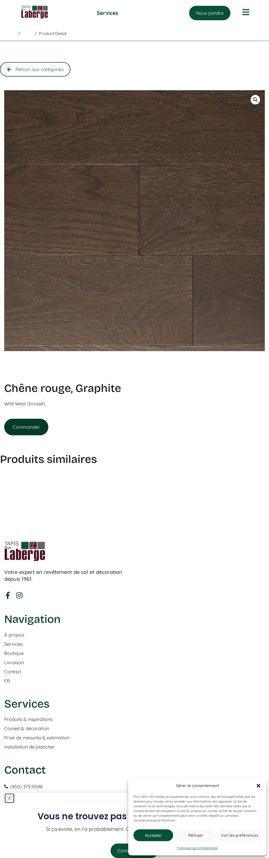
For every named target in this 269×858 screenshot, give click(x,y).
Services (13, 644)
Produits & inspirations (28, 719)
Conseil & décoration (26, 728)
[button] (258, 785)
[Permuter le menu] (107, 13)
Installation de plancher (29, 747)
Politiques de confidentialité (197, 848)
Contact (12, 671)
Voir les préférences (239, 835)
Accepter (153, 835)
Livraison (14, 662)
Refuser (195, 835)
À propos (14, 635)
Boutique (14, 653)
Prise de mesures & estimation (36, 737)
